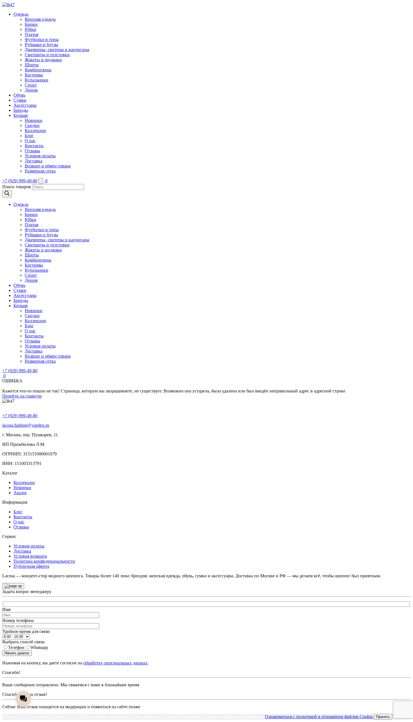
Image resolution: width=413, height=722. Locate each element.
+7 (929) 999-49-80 (19, 180)
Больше (20, 115)
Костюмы (34, 74)
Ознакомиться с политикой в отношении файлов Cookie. (319, 716)
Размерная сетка (40, 171)
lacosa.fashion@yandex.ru (25, 425)
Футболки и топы (42, 39)
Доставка (33, 160)
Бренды (20, 110)
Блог (29, 135)
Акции (20, 492)
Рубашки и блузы (41, 44)
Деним (31, 90)
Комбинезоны (38, 69)
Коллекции (35, 130)
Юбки (30, 29)
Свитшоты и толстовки (47, 54)
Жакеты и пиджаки (43, 59)
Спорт (31, 85)
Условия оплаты (40, 155)
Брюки (31, 24)
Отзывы (32, 150)
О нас (30, 140)
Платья (31, 34)
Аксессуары (25, 105)
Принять (383, 717)
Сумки (19, 100)
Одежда (20, 14)
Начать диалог (17, 653)
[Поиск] (7, 193)
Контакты (34, 145)
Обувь (19, 95)
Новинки (33, 120)
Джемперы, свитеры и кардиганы (57, 49)
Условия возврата (30, 556)
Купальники (36, 80)
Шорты (32, 64)
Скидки (32, 125)
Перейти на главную (22, 396)
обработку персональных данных (115, 662)
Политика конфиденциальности (44, 561)
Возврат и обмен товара (48, 166)
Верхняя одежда (40, 19)
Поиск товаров (16, 186)
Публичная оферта (31, 566)
